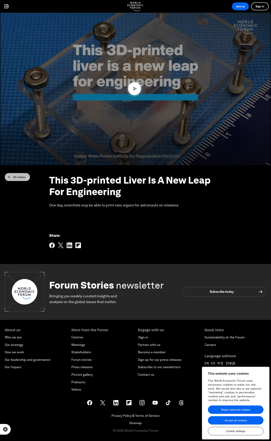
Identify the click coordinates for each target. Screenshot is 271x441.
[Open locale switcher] (5, 429)
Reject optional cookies (235, 409)
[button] (135, 89)
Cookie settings (235, 431)
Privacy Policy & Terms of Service (135, 416)
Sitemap (135, 423)
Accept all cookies (236, 420)
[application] (135, 89)
